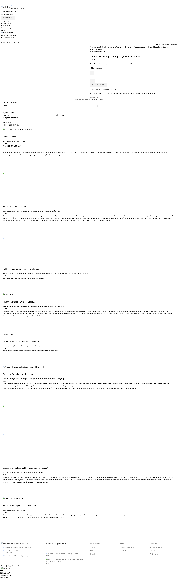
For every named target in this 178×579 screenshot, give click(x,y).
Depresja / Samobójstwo (29, 211)
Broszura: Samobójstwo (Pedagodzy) (19, 374)
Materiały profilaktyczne (108, 47)
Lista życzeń (154, 550)
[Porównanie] (5, 133)
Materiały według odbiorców (46, 211)
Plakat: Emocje (9, 137)
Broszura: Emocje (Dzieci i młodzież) (19, 505)
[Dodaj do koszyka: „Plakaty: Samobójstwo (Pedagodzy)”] (5, 326)
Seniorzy (59, 211)
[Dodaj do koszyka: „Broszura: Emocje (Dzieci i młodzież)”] (5, 531)
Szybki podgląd (5, 169)
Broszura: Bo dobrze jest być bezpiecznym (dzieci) (25, 468)
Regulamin (123, 550)
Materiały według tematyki (125, 47)
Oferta (92, 550)
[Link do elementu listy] (22, 553)
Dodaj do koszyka (98, 84)
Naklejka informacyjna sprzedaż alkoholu (21, 269)
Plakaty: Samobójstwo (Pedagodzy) (19, 302)
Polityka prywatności (127, 547)
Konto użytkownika (156, 547)
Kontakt (92, 554)
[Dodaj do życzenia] (5, 160)
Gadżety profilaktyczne (10, 273)
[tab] (82, 100)
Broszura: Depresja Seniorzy (15, 206)
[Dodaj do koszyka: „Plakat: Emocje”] (5, 165)
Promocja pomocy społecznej (143, 47)
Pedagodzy (60, 306)
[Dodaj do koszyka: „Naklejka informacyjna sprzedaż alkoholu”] (5, 286)
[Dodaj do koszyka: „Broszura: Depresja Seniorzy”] (5, 230)
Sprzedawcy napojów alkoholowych (38, 273)
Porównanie (154, 554)
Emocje (23, 141)
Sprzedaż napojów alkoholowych (79, 273)
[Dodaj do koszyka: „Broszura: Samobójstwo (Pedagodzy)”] (5, 398)
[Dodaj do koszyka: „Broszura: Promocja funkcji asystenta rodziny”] (5, 358)
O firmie (92, 547)
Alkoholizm (22, 273)
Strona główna (95, 47)
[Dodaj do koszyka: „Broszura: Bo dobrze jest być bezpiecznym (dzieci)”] (5, 490)
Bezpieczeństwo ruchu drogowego (32, 472)
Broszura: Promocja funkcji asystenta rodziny (23, 341)
